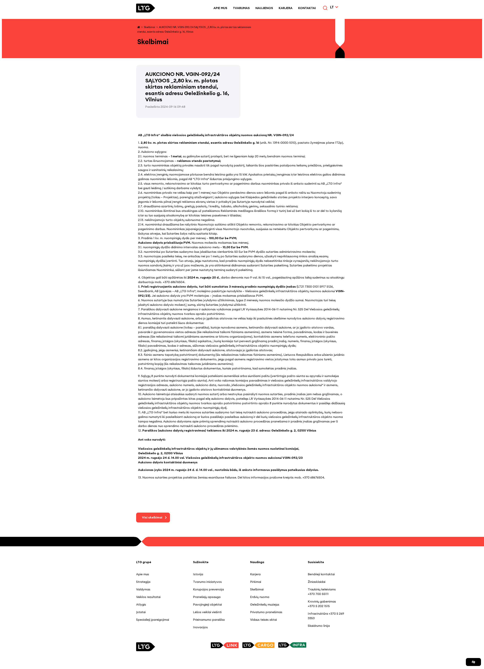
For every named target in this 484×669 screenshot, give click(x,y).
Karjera (285, 8)
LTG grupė (143, 562)
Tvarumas (241, 8)
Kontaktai (307, 8)
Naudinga (257, 562)
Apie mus (220, 8)
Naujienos (264, 8)
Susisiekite (316, 562)
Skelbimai (149, 27)
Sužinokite (201, 562)
